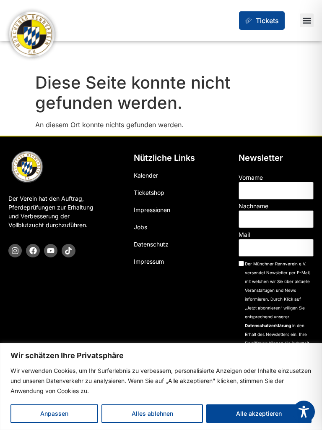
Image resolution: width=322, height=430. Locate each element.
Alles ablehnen (152, 413)
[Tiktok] (68, 250)
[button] (307, 20)
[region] (161, 386)
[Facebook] (32, 250)
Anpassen (54, 413)
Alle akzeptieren (259, 413)
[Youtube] (50, 250)
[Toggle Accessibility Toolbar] (304, 412)
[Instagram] (15, 250)
